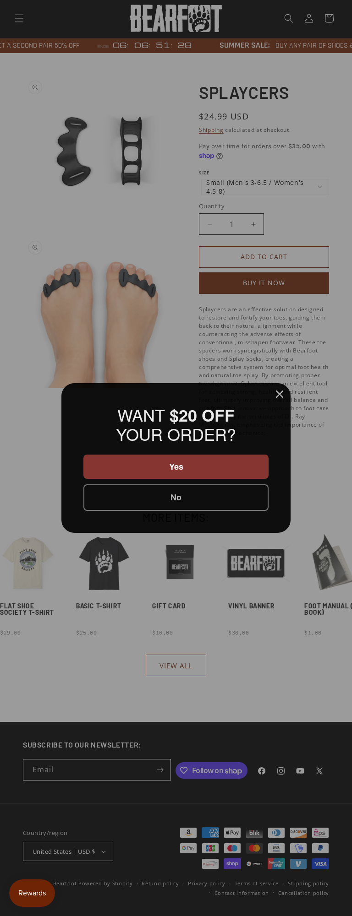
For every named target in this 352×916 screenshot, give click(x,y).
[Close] (280, 395)
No (176, 497)
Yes (176, 466)
